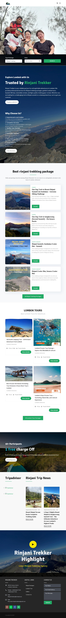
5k (39, 509)
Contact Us (29, 594)
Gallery (27, 591)
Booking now (11, 459)
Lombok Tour (29, 588)
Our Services (11, 150)
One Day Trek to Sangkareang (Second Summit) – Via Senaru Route (43, 219)
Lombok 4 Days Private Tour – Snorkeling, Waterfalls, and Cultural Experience (46, 398)
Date (26, 57)
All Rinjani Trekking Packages (33, 296)
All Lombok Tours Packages (33, 418)
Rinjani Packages (30, 585)
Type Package (9, 57)
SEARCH (52, 61)
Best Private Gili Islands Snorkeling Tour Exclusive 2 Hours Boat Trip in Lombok (17, 386)
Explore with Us (12, 102)
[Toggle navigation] (60, 3)
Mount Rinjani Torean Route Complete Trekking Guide (33, 514)
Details (35, 206)
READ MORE (29, 519)
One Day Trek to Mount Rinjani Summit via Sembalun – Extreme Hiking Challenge (44, 191)
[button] (5, 30)
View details (26, 352)
